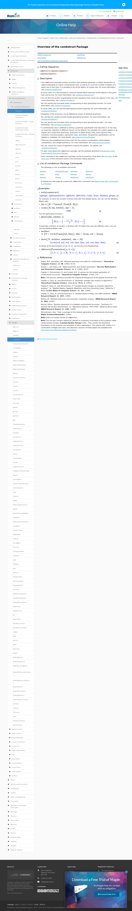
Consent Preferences (59, 907)
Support (46, 38)
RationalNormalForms (20, 602)
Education (13, 816)
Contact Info (41, 867)
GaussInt (16, 403)
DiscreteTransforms (19, 238)
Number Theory (17, 310)
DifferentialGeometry (19, 365)
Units (14, 716)
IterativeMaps (17, 458)
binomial (16, 229)
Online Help (54, 38)
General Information (18, 75)
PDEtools (16, 564)
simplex (15, 632)
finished (17, 166)
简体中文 (42, 904)
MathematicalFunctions (20, 505)
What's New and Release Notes (20, 52)
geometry (16, 416)
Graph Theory (17, 242)
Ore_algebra (17, 543)
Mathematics (14, 71)
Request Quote (119, 11)
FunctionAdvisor (18, 394)
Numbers (14, 776)
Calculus (14, 83)
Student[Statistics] (18, 695)
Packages (14, 322)
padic (14, 560)
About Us (10, 867)
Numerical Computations (19, 314)
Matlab (15, 509)
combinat (17, 208)
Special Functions (17, 729)
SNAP (14, 644)
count (17, 157)
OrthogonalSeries (18, 551)
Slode (14, 636)
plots (14, 568)
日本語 (36, 904)
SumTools (16, 704)
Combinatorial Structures (22, 107)
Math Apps (13, 812)
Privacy (50, 907)
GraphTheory (17, 428)
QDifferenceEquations (20, 594)
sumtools (16, 708)
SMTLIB (15, 640)
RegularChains (17, 611)
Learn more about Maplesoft (14, 893)
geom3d (15, 411)
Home (39, 38)
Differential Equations (18, 88)
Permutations (18, 221)
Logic (14, 492)
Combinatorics (17, 102)
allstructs (18, 153)
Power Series (16, 759)
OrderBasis (16, 265)
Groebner (16, 433)
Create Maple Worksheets (18, 56)
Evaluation (15, 274)
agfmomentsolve (20, 145)
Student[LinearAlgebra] (20, 666)
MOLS (16, 234)
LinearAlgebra (17, 479)
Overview (18, 111)
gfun (15, 212)
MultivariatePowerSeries (20, 522)
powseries (16, 589)
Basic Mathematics (17, 737)
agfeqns (17, 140)
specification (19, 195)
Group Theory (16, 767)
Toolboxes (13, 841)
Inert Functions (16, 771)
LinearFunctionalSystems (21, 483)
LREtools (16, 496)
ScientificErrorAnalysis (20, 628)
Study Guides (14, 820)
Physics (12, 780)
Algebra (14, 79)
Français (23, 904)
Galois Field (16, 399)
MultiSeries (16, 250)
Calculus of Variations (18, 742)
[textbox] (50, 192)
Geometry (15, 293)
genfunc (15, 407)
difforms (15, 373)
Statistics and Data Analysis (19, 784)
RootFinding (16, 619)
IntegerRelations (18, 441)
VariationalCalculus (19, 721)
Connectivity (14, 801)
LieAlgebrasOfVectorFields (21, 471)
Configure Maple (15, 837)
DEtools (15, 356)
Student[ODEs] (17, 687)
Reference (13, 824)
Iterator (16, 217)
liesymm (15, 475)
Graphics (13, 793)
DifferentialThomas (19, 369)
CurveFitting (17, 348)
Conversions (16, 746)
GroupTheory (17, 437)
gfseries (17, 174)
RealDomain (17, 606)
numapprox (16, 526)
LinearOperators (18, 488)
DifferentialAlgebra (19, 361)
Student (15, 653)
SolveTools (16, 649)
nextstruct (18, 187)
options (17, 191)
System (12, 829)
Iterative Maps (16, 297)
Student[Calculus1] (19, 661)
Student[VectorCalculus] (20, 699)
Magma (15, 500)
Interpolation (17, 450)
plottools (15, 572)
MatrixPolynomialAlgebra (20, 513)
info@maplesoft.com (47, 882)
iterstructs (18, 183)
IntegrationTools (18, 445)
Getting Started (15, 47)
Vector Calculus (16, 733)
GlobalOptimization (19, 424)
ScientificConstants (19, 623)
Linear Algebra (16, 301)
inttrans (15, 454)
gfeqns (17, 170)
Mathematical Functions (19, 305)
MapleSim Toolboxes (16, 850)
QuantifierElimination (19, 598)
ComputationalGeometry (21, 344)
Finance (14, 284)
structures (18, 200)
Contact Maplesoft (106, 11)
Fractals (14, 289)
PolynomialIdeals (18, 581)
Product (15, 269)
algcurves (16, 327)
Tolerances (16, 712)
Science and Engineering (17, 797)
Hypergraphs (17, 246)
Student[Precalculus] (19, 691)
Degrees (15, 352)
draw (16, 161)
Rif (14, 615)
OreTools (16, 547)
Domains (16, 382)
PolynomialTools (18, 585)
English (17, 904)
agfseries (18, 149)
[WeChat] (57, 890)
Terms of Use (43, 907)
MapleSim (13, 846)
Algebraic (15, 331)
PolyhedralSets (17, 577)
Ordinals (15, 255)
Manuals (13, 833)
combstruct (16, 339)
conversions (18, 204)
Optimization (16, 318)
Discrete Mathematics (18, 98)
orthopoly (16, 555)
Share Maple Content (17, 66)
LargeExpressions (18, 466)
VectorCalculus (17, 725)
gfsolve (17, 178)
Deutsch (30, 904)
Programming (14, 788)
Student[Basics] (18, 657)
